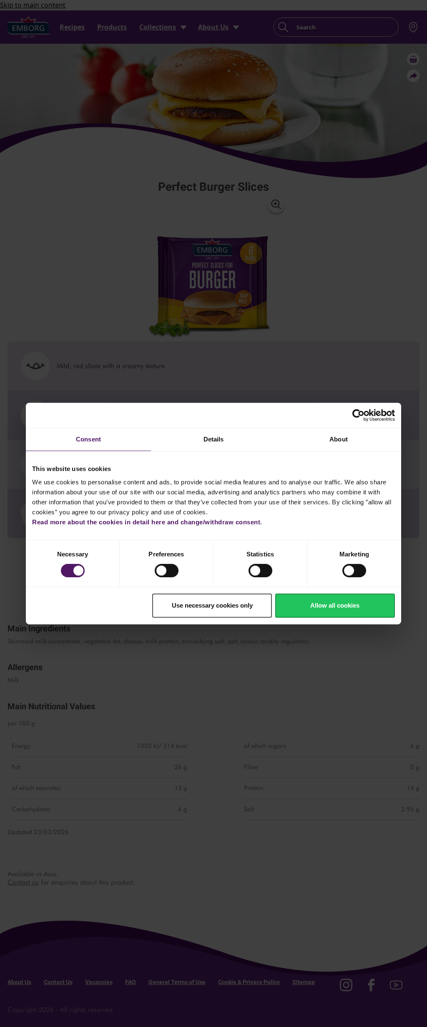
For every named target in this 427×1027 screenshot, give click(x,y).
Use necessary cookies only (212, 605)
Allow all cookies (334, 605)
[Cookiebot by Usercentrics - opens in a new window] (358, 415)
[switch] (166, 570)
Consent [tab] (88, 439)
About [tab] (338, 439)
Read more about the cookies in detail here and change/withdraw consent (146, 522)
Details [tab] (213, 439)
